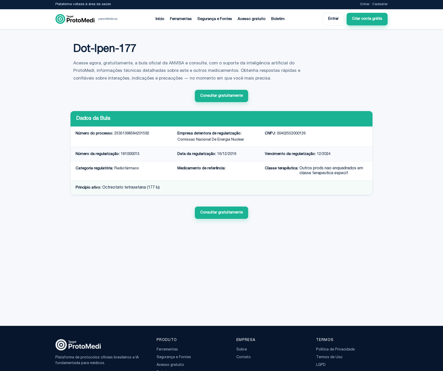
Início (160, 19)
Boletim (278, 19)
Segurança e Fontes (214, 19)
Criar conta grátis (367, 19)
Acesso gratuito (252, 19)
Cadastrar (380, 4)
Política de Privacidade (335, 350)
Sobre (241, 350)
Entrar (364, 4)
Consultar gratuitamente (221, 96)
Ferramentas (181, 19)
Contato (243, 357)
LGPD (321, 365)
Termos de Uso (329, 357)
